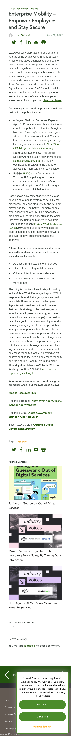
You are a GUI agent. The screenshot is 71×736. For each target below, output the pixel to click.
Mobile (34, 8)
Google (22, 441)
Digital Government (19, 8)
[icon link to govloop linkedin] (28, 42)
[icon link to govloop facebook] (21, 42)
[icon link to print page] (43, 42)
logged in (30, 646)
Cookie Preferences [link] (10, 734)
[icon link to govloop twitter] (14, 42)
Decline (42, 716)
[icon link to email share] (36, 42)
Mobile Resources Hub (22, 393)
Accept (42, 704)
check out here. (52, 100)
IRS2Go (27, 173)
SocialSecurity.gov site (26, 161)
